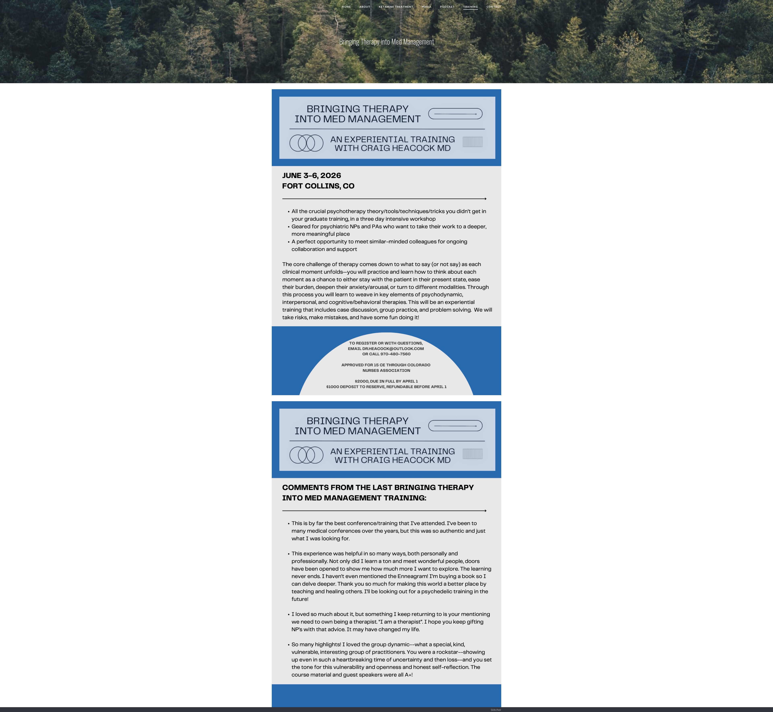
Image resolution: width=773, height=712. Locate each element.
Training (470, 6)
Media (426, 6)
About (365, 6)
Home (346, 6)
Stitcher (496, 709)
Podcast (447, 6)
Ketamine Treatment (396, 6)
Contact (494, 6)
